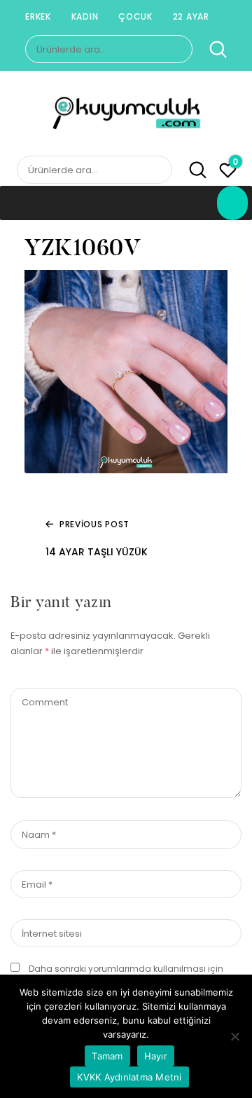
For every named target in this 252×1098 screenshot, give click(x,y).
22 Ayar (191, 16)
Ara (211, 50)
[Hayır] (234, 1036)
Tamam (107, 1056)
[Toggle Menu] (232, 203)
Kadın (85, 16)
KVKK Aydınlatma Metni (129, 1077)
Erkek (38, 16)
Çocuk (135, 16)
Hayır (155, 1056)
